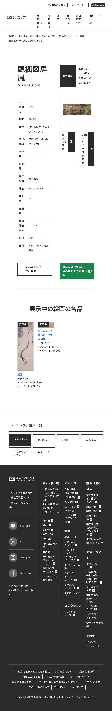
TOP (11, 36)
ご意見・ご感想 (92, 682)
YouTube (25, 525)
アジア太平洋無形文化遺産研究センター (58, 682)
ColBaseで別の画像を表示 (87, 148)
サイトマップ (76, 687)
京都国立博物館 (63, 671)
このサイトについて (39, 687)
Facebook (25, 573)
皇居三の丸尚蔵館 (55, 676)
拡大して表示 (64, 141)
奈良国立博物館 (85, 671)
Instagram (25, 557)
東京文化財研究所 (79, 676)
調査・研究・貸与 (79, 19)
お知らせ (91, 641)
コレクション (67, 19)
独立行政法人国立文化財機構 (34, 671)
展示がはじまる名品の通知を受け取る (73, 271)
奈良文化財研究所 (22, 682)
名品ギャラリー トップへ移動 (37, 269)
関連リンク (59, 687)
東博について (91, 19)
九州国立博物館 (31, 676)
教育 (58, 17)
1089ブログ (92, 646)
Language (99, 5)
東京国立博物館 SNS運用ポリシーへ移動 (21, 590)
